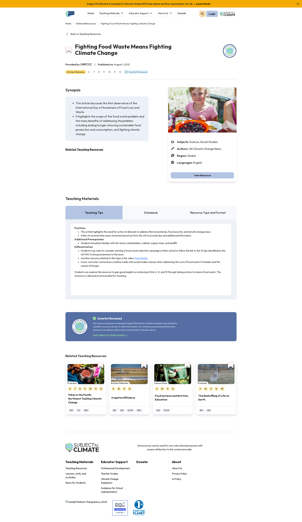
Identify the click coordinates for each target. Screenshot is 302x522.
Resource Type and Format (208, 212)
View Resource (202, 175)
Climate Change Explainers (109, 480)
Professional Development (115, 468)
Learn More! (203, 3)
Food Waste (141, 258)
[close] (298, 4)
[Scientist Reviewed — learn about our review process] (230, 51)
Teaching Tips (94, 212)
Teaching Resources (76, 468)
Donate (142, 462)
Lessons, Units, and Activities (75, 475)
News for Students (75, 482)
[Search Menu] (202, 14)
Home (68, 23)
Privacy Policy (179, 473)
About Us (177, 468)
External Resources (86, 23)
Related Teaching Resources (84, 149)
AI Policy (176, 478)
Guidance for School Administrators (112, 489)
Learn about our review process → (110, 335)
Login (212, 13)
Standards (151, 212)
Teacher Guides (109, 473)
